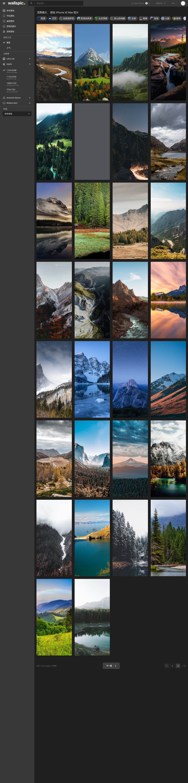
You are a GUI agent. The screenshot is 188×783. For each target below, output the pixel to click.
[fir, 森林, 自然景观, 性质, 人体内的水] (92, 617)
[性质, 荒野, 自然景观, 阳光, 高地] (168, 221)
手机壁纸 (10, 15)
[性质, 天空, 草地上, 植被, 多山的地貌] (54, 617)
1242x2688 (11, 70)
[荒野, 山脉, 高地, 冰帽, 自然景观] (92, 300)
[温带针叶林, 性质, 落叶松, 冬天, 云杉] (130, 538)
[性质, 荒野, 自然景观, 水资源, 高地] (168, 458)
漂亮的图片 (11, 26)
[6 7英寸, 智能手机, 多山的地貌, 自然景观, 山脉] (92, 62)
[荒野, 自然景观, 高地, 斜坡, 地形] (130, 221)
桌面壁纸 (10, 21)
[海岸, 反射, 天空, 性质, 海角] (92, 538)
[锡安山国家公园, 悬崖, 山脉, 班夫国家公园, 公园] (130, 300)
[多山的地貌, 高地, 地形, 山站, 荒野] (130, 62)
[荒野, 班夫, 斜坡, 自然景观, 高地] (54, 538)
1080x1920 (11, 83)
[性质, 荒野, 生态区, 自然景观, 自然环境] (54, 458)
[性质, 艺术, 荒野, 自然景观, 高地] (130, 458)
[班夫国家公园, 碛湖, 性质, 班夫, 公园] (92, 379)
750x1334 (11, 89)
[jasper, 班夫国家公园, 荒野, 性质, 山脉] (54, 221)
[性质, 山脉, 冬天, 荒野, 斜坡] (168, 379)
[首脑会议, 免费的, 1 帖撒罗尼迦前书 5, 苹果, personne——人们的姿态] (130, 141)
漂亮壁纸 (10, 31)
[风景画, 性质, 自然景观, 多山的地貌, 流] (168, 62)
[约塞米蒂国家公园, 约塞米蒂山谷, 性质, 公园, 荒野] (92, 458)
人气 (8, 47)
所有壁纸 (10, 10)
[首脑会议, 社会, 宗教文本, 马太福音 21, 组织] (54, 62)
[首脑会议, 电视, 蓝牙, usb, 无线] (168, 141)
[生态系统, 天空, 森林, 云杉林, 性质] (168, 538)
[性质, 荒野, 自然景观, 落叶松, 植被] (92, 221)
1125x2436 (11, 77)
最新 (8, 42)
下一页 (109, 665)
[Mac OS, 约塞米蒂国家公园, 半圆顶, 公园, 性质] (130, 379)
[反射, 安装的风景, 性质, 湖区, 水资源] (168, 300)
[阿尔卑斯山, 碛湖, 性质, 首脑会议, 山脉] (54, 379)
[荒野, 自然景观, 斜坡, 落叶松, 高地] (54, 300)
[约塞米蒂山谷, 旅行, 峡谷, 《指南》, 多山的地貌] (92, 141)
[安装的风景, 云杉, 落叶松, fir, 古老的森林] (54, 141)
